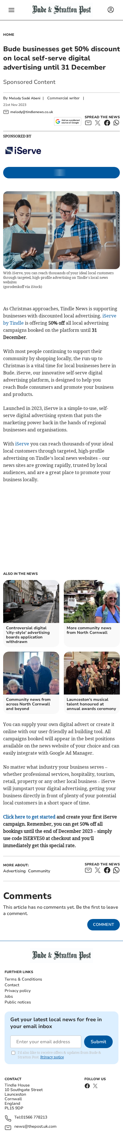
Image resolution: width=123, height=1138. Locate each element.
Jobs (9, 996)
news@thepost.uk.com (35, 1126)
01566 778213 (34, 1117)
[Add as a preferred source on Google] (67, 121)
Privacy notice (52, 1057)
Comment (103, 924)
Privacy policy (18, 990)
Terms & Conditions (23, 979)
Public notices (18, 1002)
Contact (12, 985)
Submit (98, 1042)
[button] (11, 10)
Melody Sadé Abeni (24, 98)
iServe (22, 444)
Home (8, 34)
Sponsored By (17, 136)
